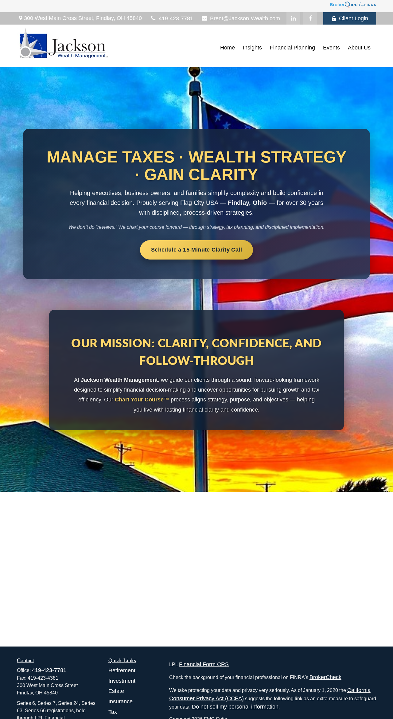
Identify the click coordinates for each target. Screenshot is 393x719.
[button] (227, 48)
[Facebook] (310, 18)
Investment (121, 681)
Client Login (353, 18)
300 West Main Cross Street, (83, 18)
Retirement (121, 670)
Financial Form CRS (204, 664)
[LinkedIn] (293, 18)
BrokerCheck (325, 677)
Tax (112, 712)
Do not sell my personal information (235, 707)
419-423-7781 (176, 18)
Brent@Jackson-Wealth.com (245, 18)
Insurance (120, 701)
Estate (116, 691)
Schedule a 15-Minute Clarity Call (196, 250)
